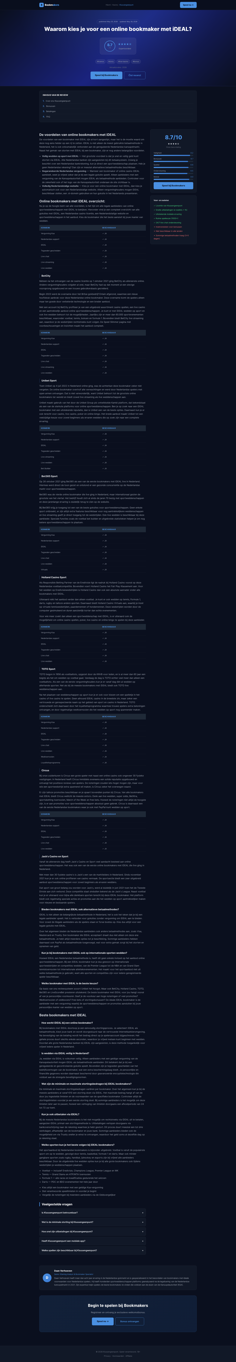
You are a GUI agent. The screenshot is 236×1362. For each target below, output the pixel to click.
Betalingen (51, 111)
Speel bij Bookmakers (106, 75)
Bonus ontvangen (129, 1321)
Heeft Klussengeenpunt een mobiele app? (63, 1241)
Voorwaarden (118, 1356)
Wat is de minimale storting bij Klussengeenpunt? (67, 1222)
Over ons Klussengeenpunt (58, 101)
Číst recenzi (135, 75)
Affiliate (129, 1356)
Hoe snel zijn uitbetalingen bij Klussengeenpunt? (67, 1231)
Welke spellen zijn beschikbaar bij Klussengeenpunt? (69, 1250)
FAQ (48, 116)
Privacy (107, 1356)
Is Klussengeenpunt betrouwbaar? (60, 1212)
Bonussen (50, 106)
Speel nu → (188, 5)
